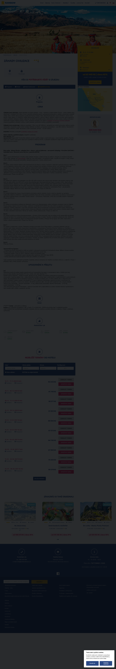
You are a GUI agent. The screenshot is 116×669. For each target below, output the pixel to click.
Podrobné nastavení (105, 663)
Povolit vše (92, 663)
